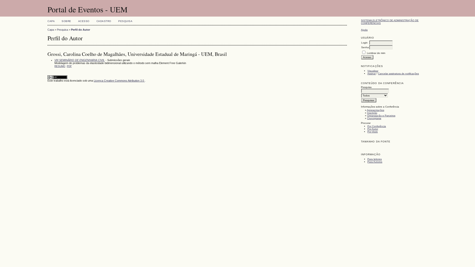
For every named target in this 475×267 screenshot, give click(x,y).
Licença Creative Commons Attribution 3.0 (119, 80)
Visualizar (372, 70)
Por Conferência (376, 126)
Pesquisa (125, 21)
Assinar (371, 73)
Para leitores (374, 159)
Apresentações (375, 110)
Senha (365, 47)
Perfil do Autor (80, 29)
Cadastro (103, 21)
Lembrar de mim (376, 53)
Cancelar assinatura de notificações (398, 73)
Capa (51, 21)
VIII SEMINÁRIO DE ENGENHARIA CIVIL (79, 60)
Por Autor (372, 129)
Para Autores (374, 161)
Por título (372, 131)
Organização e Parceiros (381, 115)
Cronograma (374, 118)
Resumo (59, 66)
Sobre (66, 21)
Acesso (84, 21)
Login (364, 42)
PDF (69, 66)
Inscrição (372, 112)
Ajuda (364, 29)
